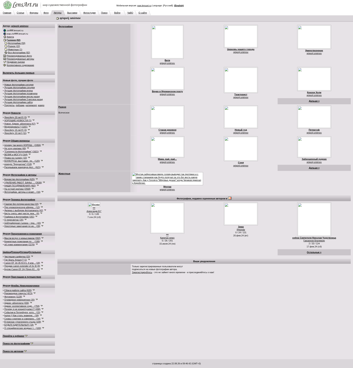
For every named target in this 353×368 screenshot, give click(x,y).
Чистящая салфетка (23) (17, 256)
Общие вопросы (20, 140)
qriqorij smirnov (19, 26)
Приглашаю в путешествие (26, 277)
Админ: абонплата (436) (16, 303)
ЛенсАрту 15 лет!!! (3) (15, 130)
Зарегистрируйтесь (142, 272)
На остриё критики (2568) (17, 189)
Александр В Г (94, 211)
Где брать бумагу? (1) (15, 260)
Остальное (35, 252)
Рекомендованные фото (19, 56)
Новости (16, 113)
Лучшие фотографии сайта (18, 102)
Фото (46, 12)
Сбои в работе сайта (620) (18, 290)
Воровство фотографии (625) (19, 179)
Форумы (34, 12)
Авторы (57, 12)
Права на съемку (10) (15, 158)
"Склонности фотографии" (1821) (21, 151)
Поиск (104, 12)
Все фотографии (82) (19, 52)
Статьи (20, 12)
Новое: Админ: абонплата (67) (20, 123)
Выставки (72, 12)
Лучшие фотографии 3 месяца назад (23, 99)
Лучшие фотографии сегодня (19, 87)
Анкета (10, 37)
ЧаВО (130, 12)
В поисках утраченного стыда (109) (22, 322)
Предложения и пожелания (26, 233)
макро (41, 105)
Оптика (24, 252)
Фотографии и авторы (23, 175)
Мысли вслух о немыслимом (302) (22, 238)
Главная (7, 12)
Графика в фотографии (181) (19, 216)
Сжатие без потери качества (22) (21, 204)
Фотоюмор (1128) (13, 296)
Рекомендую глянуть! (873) (18, 293)
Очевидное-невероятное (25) (19, 299)
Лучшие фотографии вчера (18, 90)
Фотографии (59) (16, 43)
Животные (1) (15, 49)
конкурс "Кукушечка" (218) (18, 164)
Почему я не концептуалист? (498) (22, 309)
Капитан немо (167, 238)
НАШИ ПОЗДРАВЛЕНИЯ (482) (20, 185)
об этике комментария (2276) (19, 244)
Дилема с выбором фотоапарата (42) (23, 210)
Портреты (9, 105)
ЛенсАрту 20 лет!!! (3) (15, 117)
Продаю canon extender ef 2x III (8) (22, 266)
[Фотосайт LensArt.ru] (46, 9)
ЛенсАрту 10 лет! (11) (15, 133)
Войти (117, 12)
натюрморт (31, 105)
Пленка (15, 252)
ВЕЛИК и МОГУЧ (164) (16, 154)
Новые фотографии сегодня (19, 84)
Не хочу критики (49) (15, 148)
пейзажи (20, 105)
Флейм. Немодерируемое (25, 285)
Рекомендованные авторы (20, 59)
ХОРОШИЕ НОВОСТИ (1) (17, 120)
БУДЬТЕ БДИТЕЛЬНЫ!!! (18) (19, 325)
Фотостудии (89, 12)
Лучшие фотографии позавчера (20, 93)
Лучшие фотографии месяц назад (22, 96)
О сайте (143, 12)
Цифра (7, 252)
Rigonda (241, 229)
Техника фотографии (23, 199)
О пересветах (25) (13, 220)
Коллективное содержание (20, 65)
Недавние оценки (16, 62)
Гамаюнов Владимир (314, 240)
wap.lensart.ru (144, 5)
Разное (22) (14, 46)
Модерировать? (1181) (16, 127)
